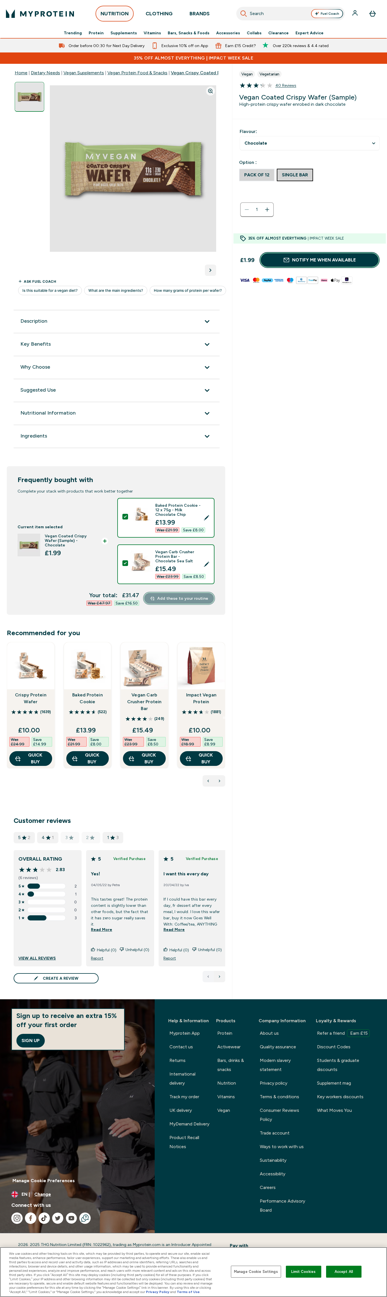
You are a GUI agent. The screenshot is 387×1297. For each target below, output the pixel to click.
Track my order (184, 1096)
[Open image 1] (29, 97)
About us (269, 1033)
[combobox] (290, 13)
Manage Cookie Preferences (43, 1180)
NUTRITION (115, 13)
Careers (268, 1187)
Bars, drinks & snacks (230, 1065)
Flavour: (248, 131)
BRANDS (200, 13)
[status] (257, 209)
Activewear (229, 1046)
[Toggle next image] (210, 270)
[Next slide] (224, 718)
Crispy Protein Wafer (30, 698)
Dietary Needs (45, 72)
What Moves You (334, 1110)
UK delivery (180, 1110)
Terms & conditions (279, 1096)
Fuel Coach (330, 14)
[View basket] (372, 13)
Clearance (278, 33)
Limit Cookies (303, 1271)
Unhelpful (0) (137, 949)
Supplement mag (334, 1083)
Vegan (223, 1110)
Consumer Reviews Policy (279, 1115)
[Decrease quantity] (247, 209)
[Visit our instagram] (17, 1218)
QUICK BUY (35, 758)
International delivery (182, 1078)
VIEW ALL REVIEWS (37, 958)
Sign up (31, 1040)
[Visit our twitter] (57, 1218)
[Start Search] (244, 13)
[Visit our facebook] (30, 1218)
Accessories (228, 33)
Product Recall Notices (184, 1142)
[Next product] (219, 781)
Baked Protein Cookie (87, 698)
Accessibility (272, 1173)
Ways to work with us (282, 1146)
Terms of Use (188, 1292)
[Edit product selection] (206, 518)
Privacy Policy (157, 1292)
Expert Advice (309, 33)
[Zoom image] (210, 91)
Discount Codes (333, 1046)
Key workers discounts (340, 1096)
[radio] (257, 175)
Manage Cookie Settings (256, 1271)
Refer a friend (342, 1033)
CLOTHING (159, 13)
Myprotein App (184, 1033)
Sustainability (273, 1160)
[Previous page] (208, 976)
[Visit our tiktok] (44, 1218)
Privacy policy (273, 1083)
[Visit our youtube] (71, 1218)
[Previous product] (208, 781)
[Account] (355, 14)
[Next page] (219, 976)
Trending (73, 33)
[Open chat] (85, 1218)
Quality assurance (278, 1046)
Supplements (123, 33)
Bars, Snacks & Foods (188, 33)
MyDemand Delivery (189, 1123)
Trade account (275, 1133)
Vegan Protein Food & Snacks (137, 72)
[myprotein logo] (40, 13)
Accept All (344, 1271)
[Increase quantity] (267, 209)
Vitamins (152, 33)
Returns (177, 1060)
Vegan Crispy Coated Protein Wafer (208, 72)
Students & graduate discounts (338, 1065)
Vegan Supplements (83, 72)
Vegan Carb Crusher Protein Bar (144, 701)
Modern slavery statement (275, 1065)
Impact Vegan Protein (201, 698)
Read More (101, 929)
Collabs (254, 33)
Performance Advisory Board (282, 1205)
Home (21, 72)
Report (97, 958)
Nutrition (226, 1083)
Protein (96, 33)
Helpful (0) (106, 950)
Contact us (181, 1046)
